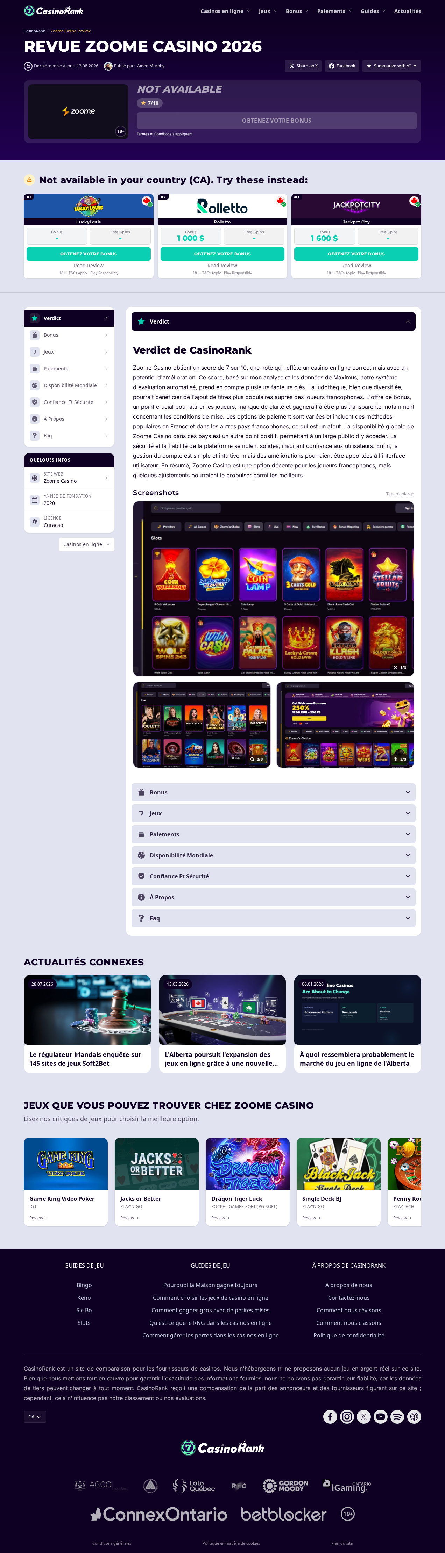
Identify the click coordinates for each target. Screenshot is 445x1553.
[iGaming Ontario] (347, 1486)
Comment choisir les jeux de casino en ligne (210, 1297)
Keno (84, 1297)
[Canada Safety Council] (151, 1486)
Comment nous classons (348, 1323)
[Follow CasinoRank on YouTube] (381, 1417)
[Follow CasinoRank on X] (364, 1417)
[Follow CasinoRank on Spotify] (397, 1417)
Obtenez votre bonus (277, 120)
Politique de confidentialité (348, 1335)
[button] (274, 321)
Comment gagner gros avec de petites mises (210, 1310)
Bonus (294, 10)
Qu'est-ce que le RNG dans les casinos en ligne (210, 1323)
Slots (84, 1323)
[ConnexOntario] (158, 1514)
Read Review (89, 265)
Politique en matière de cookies (231, 1543)
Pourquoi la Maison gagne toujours (210, 1285)
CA (31, 1416)
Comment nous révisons (349, 1310)
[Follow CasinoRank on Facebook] (330, 1417)
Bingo (84, 1285)
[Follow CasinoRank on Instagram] (347, 1417)
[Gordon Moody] (285, 1486)
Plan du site (342, 1543)
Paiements (331, 10)
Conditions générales (111, 1543)
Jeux (264, 10)
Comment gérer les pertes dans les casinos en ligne (210, 1335)
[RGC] (238, 1486)
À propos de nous (348, 1285)
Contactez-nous (349, 1297)
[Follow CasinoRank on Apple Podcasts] (414, 1417)
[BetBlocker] (283, 1514)
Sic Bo (84, 1310)
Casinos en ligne (221, 10)
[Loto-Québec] (194, 1486)
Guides (370, 10)
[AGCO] (101, 1486)
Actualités (407, 10)
